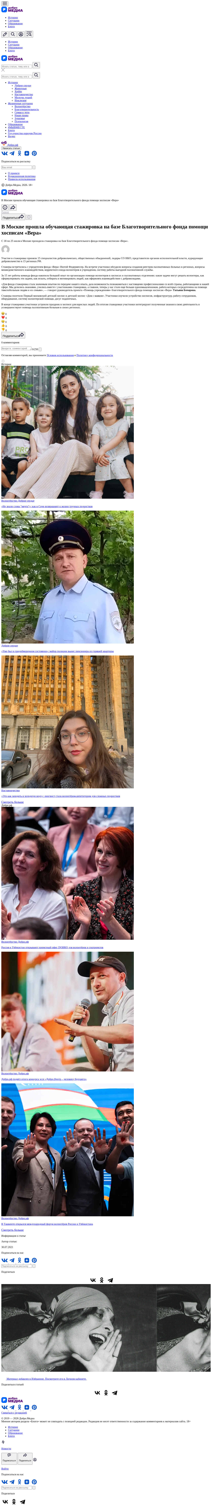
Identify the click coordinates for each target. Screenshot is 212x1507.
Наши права (21, 115)
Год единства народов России (25, 133)
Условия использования (60, 355)
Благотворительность (27, 109)
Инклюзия (20, 100)
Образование (15, 23)
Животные (21, 88)
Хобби (18, 91)
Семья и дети (22, 112)
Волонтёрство (22, 106)
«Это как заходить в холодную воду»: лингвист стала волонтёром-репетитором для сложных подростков (60, 796)
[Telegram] (110, 1280)
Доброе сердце (23, 85)
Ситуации (13, 20)
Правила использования (21, 179)
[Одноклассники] (102, 1280)
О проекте (14, 173)
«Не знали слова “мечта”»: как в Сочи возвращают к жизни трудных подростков (47, 506)
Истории (13, 17)
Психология (21, 121)
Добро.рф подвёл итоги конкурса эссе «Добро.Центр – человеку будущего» (44, 1079)
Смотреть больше (12, 802)
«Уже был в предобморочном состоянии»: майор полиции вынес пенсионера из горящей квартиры (57, 651)
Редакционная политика (21, 176)
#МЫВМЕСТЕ (16, 127)
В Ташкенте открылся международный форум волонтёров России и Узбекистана (47, 1224)
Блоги (11, 26)
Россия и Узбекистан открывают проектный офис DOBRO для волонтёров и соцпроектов (52, 947)
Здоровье (20, 118)
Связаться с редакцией (14, 1412)
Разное (5, 212)
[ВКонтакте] (93, 1280)
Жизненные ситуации (20, 103)
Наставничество (24, 94)
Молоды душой (23, 97)
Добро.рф (23, 941)
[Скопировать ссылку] (119, 1280)
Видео (11, 136)
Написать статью (11, 148)
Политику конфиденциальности (95, 355)
